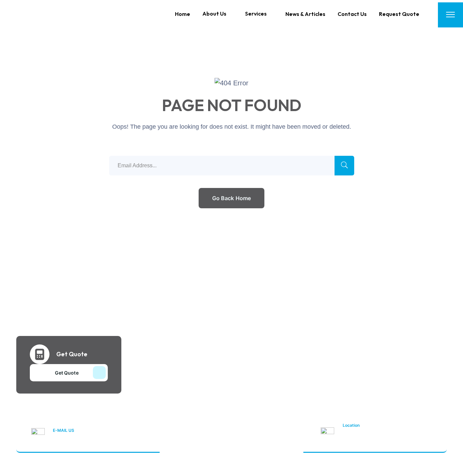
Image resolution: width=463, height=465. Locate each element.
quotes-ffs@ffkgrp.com (84, 439)
